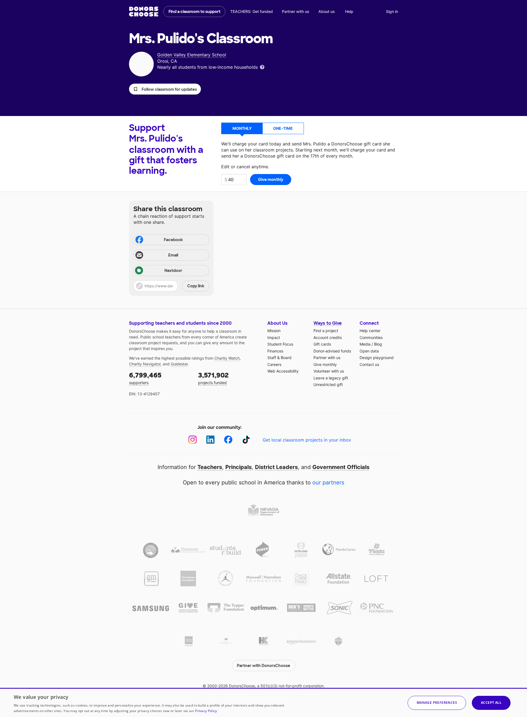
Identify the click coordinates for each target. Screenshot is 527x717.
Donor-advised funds (332, 351)
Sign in (392, 11)
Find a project (325, 330)
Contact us (369, 364)
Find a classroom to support (194, 11)
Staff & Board (279, 357)
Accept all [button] (491, 702)
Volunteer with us (328, 371)
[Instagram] (192, 440)
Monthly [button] (242, 128)
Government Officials (340, 467)
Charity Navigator (145, 364)
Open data (369, 351)
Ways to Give (327, 323)
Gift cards (322, 344)
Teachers (209, 467)
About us (326, 11)
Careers (274, 364)
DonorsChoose (143, 11)
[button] (165, 89)
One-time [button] (283, 128)
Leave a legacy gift (330, 378)
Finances (275, 351)
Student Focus (280, 344)
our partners (328, 482)
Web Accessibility (283, 371)
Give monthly (325, 364)
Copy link (195, 285)
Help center (370, 330)
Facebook (173, 239)
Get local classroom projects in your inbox (307, 440)
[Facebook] (228, 440)
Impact (273, 337)
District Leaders (276, 467)
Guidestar (179, 364)
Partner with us (295, 11)
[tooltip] (262, 67)
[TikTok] (246, 440)
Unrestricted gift (328, 384)
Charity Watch (227, 358)
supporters (145, 378)
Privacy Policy (206, 710)
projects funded (213, 378)
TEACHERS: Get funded (251, 11)
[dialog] (263, 702)
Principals (238, 467)
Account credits (327, 337)
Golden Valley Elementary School (191, 54)
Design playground (377, 357)
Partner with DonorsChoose (263, 665)
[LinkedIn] (210, 440)
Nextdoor (173, 270)
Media (365, 344)
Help (349, 11)
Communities (371, 337)
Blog (378, 344)
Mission (274, 330)
